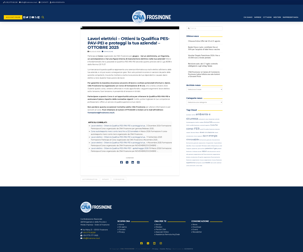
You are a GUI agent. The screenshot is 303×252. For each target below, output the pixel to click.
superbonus (190, 162)
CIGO (187, 125)
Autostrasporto (190, 122)
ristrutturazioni (211, 151)
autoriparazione (89, 179)
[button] (43, 17)
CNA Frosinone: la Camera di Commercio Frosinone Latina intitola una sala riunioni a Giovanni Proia (204, 74)
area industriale (210, 119)
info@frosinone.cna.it (29, 2)
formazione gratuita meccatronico (209, 140)
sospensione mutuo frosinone (213, 160)
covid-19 (202, 129)
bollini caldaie (199, 122)
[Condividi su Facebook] (121, 162)
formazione (119, 179)
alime (193, 115)
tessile (207, 162)
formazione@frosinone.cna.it (101, 113)
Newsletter (197, 232)
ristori (204, 151)
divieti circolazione (207, 132)
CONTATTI (44, 2)
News (195, 224)
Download (197, 227)
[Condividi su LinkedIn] (132, 162)
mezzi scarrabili (196, 146)
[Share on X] (127, 162)
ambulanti (202, 119)
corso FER (192, 128)
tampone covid (200, 162)
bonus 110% (208, 122)
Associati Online (162, 232)
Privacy (122, 232)
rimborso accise (196, 151)
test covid (213, 162)
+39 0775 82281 (89, 233)
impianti (105, 179)
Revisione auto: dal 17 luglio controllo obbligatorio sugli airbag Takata (203, 65)
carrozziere (216, 122)
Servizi (158, 224)
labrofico (188, 146)
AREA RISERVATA (58, 2)
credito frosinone (210, 129)
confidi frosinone (195, 125)
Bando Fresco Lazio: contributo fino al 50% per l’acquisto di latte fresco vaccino (204, 48)
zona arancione (191, 165)
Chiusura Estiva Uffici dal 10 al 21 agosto (204, 41)
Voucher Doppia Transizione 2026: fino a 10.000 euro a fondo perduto (204, 57)
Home (121, 224)
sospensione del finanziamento (203, 154)
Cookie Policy (165, 249)
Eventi (195, 229)
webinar (218, 162)
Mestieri (159, 227)
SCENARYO (188, 249)
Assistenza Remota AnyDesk (168, 234)
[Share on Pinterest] (138, 162)
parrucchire (201, 148)
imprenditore (218, 143)
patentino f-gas (211, 148)
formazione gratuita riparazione (196, 143)
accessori (188, 115)
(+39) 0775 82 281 (11, 2)
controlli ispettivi (205, 125)
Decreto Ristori (195, 132)
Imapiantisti (209, 143)
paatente (194, 148)
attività (217, 119)
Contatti (122, 229)
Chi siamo (123, 227)
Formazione (108, 51)
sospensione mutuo (198, 160)
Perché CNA (161, 229)
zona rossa (199, 165)
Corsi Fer (214, 125)
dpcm (205, 136)
